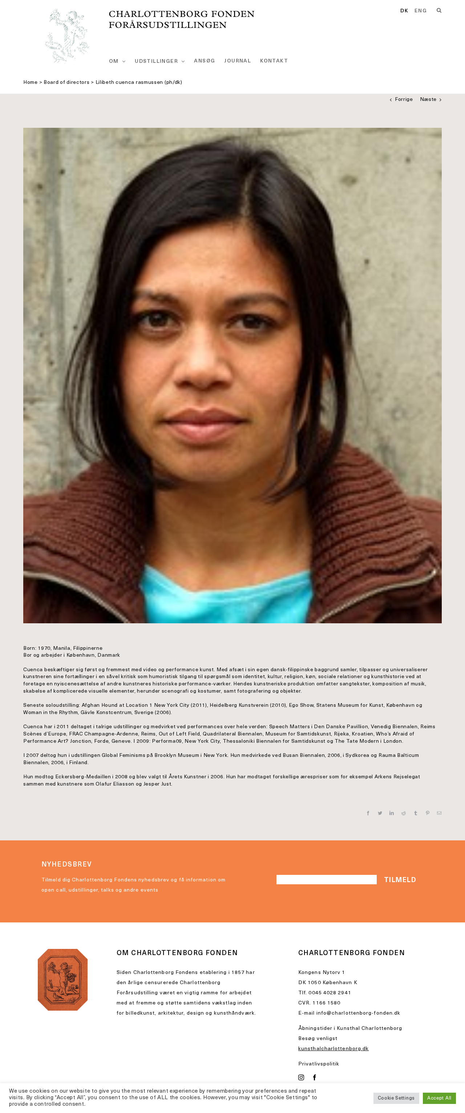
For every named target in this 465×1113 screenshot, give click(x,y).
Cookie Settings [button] (396, 1098)
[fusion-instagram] (301, 1077)
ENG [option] (421, 11)
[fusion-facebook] (315, 1077)
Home (30, 82)
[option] (420, 11)
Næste (428, 99)
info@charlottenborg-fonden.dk (358, 1013)
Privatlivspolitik (319, 1064)
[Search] (439, 10)
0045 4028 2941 (329, 993)
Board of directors (67, 82)
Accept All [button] (439, 1098)
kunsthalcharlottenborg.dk (333, 1049)
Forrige (404, 99)
